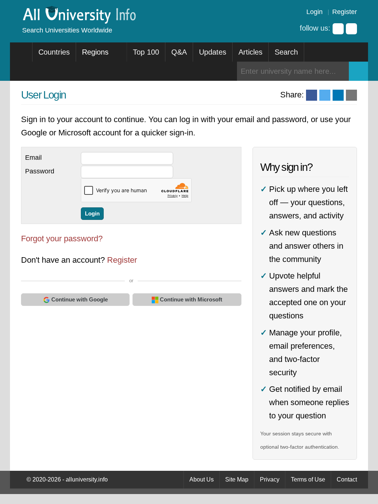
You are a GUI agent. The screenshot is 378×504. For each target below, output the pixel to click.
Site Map (236, 479)
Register (344, 11)
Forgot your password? (62, 238)
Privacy (269, 479)
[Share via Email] (351, 95)
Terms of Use (308, 479)
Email (33, 157)
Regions (96, 52)
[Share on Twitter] (324, 95)
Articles (250, 52)
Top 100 (146, 52)
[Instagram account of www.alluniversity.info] (351, 28)
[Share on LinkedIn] (338, 95)
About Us (201, 479)
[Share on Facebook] (311, 95)
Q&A (179, 52)
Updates (212, 52)
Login (314, 11)
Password (39, 171)
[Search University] (358, 71)
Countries (54, 52)
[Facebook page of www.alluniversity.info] (338, 28)
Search (286, 52)
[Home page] (21, 52)
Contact (347, 479)
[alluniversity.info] (79, 21)
